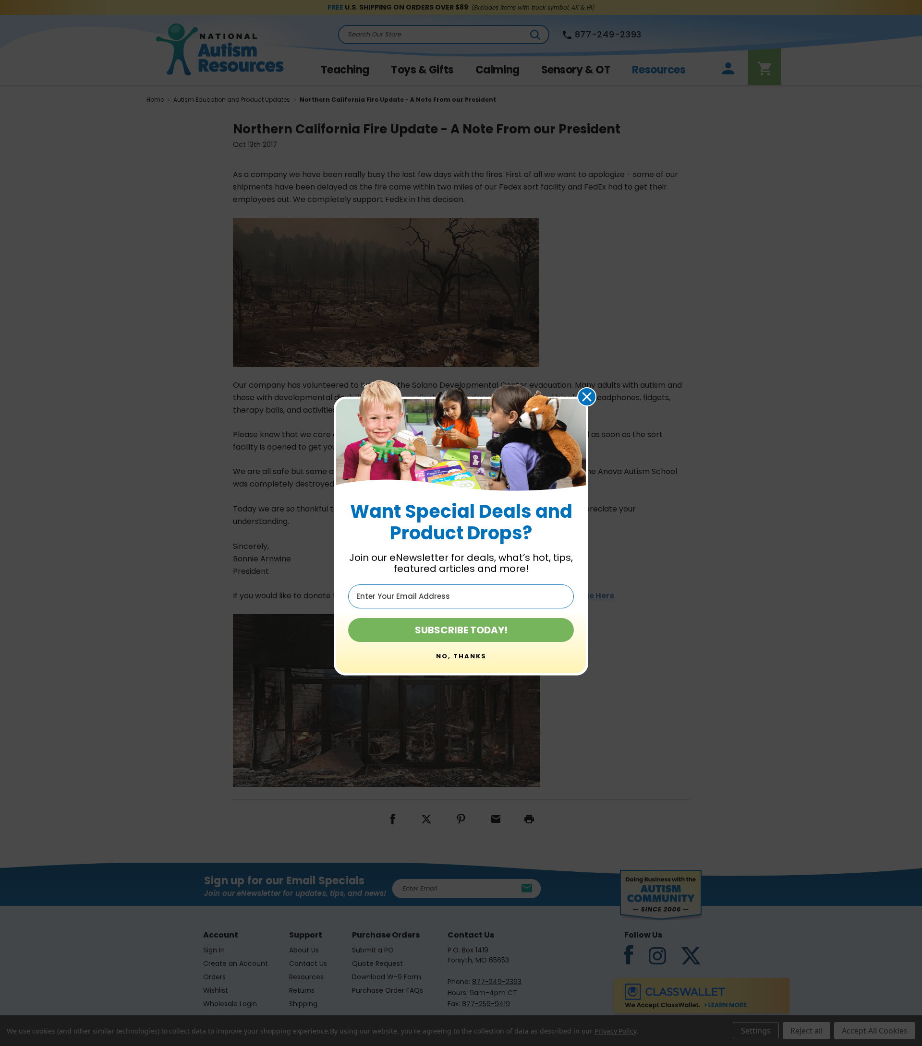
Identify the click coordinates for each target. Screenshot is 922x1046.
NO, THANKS (461, 656)
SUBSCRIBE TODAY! (461, 630)
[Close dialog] (586, 396)
